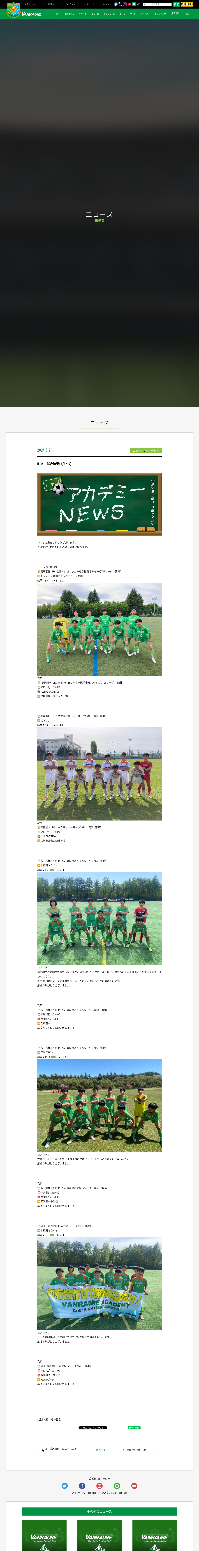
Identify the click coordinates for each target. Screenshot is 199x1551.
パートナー (87, 4)
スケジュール (109, 14)
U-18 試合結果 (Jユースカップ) (59, 1450)
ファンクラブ (160, 14)
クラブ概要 (48, 4)
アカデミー (145, 14)
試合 (58, 14)
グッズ (104, 4)
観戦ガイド (29, 4)
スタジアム (69, 14)
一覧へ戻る (99, 1450)
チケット (83, 14)
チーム (122, 14)
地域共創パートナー (175, 14)
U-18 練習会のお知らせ (132, 1450)
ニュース (95, 14)
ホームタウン (68, 4)
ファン (133, 14)
